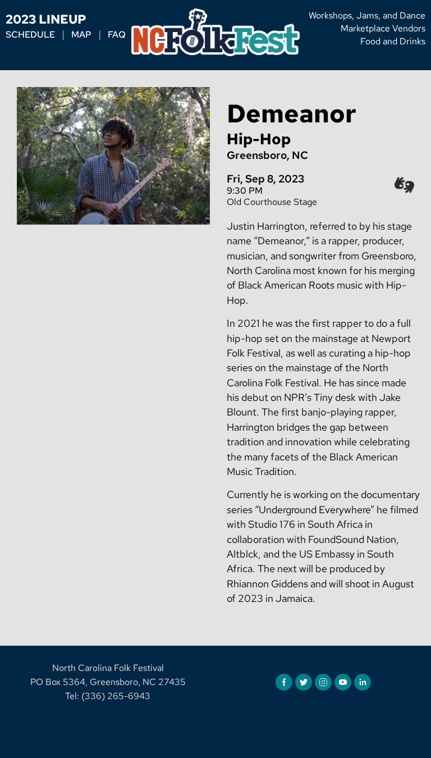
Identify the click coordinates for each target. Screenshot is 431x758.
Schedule (30, 34)
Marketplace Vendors (383, 28)
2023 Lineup (46, 19)
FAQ (117, 34)
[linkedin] (362, 682)
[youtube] (342, 682)
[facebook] (284, 682)
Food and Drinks (392, 41)
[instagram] (323, 682)
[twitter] (303, 682)
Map (81, 34)
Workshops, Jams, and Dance (367, 15)
